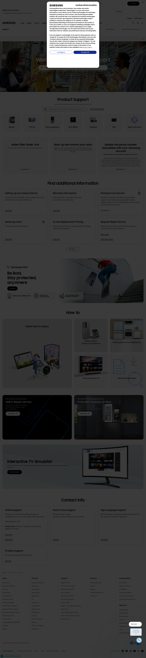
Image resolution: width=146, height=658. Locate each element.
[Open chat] (139, 640)
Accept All (85, 52)
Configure (61, 52)
